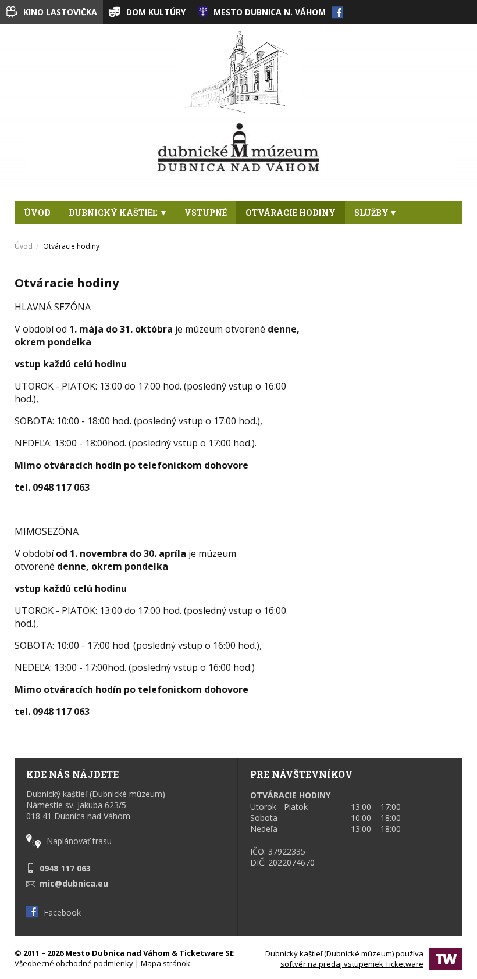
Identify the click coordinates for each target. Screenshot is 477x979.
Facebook (62, 912)
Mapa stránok (165, 963)
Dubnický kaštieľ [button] (114, 212)
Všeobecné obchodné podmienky (74, 963)
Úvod (37, 212)
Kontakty (50, 235)
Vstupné (205, 212)
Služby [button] (371, 212)
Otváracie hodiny (290, 212)
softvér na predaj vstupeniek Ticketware (351, 964)
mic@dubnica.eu (74, 883)
